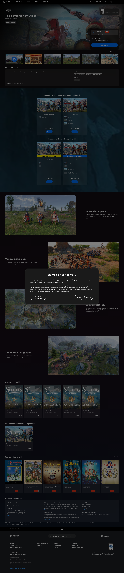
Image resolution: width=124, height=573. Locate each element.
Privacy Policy (61, 280)
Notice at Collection (72, 280)
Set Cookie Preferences (38, 297)
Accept (88, 297)
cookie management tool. (56, 282)
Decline (78, 297)
